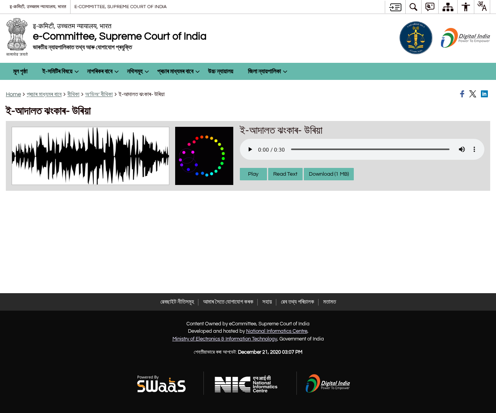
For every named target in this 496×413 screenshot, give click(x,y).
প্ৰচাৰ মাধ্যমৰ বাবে (44, 94)
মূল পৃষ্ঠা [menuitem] (20, 71)
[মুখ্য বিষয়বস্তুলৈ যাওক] (395, 7)
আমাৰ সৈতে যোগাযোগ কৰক (228, 302)
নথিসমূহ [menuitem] (135, 71)
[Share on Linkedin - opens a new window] (485, 94)
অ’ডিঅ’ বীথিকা (99, 94)
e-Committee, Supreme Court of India (120, 6)
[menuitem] (413, 7)
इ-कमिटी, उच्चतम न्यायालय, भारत (38, 6)
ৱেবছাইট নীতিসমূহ (177, 302)
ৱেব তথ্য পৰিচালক (297, 302)
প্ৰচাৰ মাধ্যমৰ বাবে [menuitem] (175, 71)
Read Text (285, 174)
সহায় (267, 302)
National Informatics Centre (276, 331)
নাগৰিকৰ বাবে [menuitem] (99, 71)
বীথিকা (73, 94)
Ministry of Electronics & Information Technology (224, 339)
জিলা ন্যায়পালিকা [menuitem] (264, 71)
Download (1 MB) (329, 174)
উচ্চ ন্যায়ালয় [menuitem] (220, 71)
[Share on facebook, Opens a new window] (463, 94)
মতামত (329, 302)
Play (253, 174)
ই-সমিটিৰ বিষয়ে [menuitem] (57, 71)
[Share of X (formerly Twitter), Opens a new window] (474, 94)
